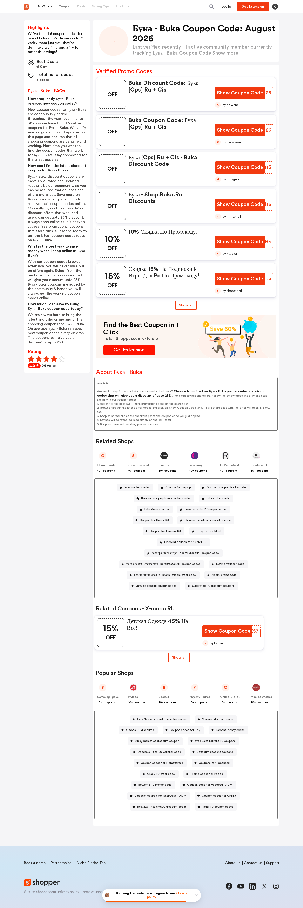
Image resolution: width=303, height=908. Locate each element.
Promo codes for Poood (206, 773)
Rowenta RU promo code (154, 784)
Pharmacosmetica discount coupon (207, 520)
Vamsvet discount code (217, 719)
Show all (186, 305)
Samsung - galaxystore (112, 697)
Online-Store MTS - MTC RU (239, 697)
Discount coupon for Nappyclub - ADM (160, 795)
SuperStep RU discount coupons (213, 585)
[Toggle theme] (275, 7)
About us (233, 863)
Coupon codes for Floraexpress (162, 763)
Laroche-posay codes (230, 730)
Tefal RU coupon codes (217, 806)
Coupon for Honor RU (154, 520)
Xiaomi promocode (223, 575)
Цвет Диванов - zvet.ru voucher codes (162, 719)
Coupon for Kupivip (178, 487)
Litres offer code (217, 498)
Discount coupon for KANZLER (185, 542)
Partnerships (61, 863)
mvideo (133, 697)
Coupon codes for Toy (185, 730)
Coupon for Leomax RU (165, 531)
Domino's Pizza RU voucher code (159, 752)
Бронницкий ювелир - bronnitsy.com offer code (165, 575)
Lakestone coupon (156, 509)
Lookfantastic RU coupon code (205, 509)
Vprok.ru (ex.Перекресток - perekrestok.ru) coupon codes (163, 564)
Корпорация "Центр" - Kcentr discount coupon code (185, 553)
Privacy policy (68, 892)
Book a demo (35, 863)
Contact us (253, 863)
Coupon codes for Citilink (219, 795)
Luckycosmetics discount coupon (157, 741)
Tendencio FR (260, 465)
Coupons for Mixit (208, 531)
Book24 (164, 697)
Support (272, 863)
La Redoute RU (230, 465)
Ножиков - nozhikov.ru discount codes (162, 806)
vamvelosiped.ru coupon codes (156, 585)
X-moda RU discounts (140, 730)
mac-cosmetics (261, 697)
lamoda (164, 465)
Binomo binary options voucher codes (166, 498)
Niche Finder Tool (91, 863)
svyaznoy (195, 465)
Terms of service (93, 892)
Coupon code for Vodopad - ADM (209, 784)
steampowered (138, 465)
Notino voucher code (230, 564)
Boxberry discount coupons (215, 752)
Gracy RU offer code (161, 773)
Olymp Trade (106, 465)
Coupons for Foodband (214, 763)
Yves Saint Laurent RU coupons (215, 741)
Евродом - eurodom (202, 697)
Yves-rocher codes (137, 487)
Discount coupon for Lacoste (226, 487)
